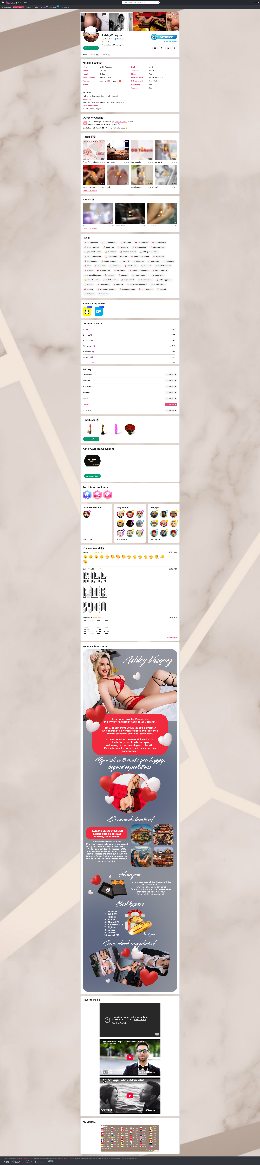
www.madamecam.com (26, 1158)
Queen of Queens (121, 122)
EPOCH (62, 1158)
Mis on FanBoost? (170, 41)
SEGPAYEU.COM (69, 1158)
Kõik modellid (6, 7)
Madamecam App (66, 7)
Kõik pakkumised (40, 7)
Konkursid (52, 7)
